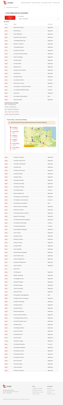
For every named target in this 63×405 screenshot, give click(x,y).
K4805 (6, 167)
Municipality (21, 16)
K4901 (6, 37)
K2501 (6, 190)
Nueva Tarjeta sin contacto (46, 2)
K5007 (6, 360)
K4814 (6, 246)
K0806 (6, 311)
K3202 (6, 275)
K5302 (6, 76)
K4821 (6, 232)
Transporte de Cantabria (25, 2)
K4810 (6, 282)
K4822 (6, 239)
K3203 (6, 278)
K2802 (6, 216)
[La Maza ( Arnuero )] (32, 137)
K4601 (6, 321)
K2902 (6, 170)
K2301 (6, 318)
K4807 (6, 177)
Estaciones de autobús (35, 2)
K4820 (6, 236)
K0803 (6, 301)
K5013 (6, 337)
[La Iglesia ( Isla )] (32, 129)
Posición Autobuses (29, 146)
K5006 (6, 350)
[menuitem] (38, 388)
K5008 (6, 357)
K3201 (6, 272)
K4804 (6, 173)
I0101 (6, 268)
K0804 (6, 298)
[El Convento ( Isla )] (39, 129)
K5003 (6, 347)
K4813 (6, 249)
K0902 (6, 200)
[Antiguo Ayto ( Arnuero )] (33, 141)
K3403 (6, 89)
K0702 (6, 27)
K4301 (6, 229)
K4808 (6, 186)
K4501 (6, 60)
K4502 (6, 57)
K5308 (6, 63)
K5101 (6, 291)
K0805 (6, 295)
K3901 (6, 344)
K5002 (6, 367)
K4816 (6, 252)
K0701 (6, 30)
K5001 (6, 370)
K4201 (6, 314)
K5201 (6, 193)
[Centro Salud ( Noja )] (46, 136)
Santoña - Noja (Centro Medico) (12, 114)
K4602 (6, 324)
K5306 (6, 99)
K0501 (6, 206)
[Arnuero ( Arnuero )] (32, 140)
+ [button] (25, 128)
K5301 (6, 70)
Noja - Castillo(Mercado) (10, 104)
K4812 (6, 285)
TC (4, 7)
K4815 (6, 255)
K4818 (6, 259)
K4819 (6, 265)
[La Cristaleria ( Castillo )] (40, 142)
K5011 (6, 331)
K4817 (6, 262)
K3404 (6, 96)
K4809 (6, 183)
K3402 (6, 86)
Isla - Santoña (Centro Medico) (12, 109)
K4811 (6, 288)
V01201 (6, 341)
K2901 (6, 164)
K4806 (6, 180)
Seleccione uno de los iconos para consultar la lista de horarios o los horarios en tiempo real (29, 122)
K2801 (6, 213)
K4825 (6, 209)
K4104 (6, 53)
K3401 (6, 80)
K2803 (6, 219)
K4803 (6, 157)
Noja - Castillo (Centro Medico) (12, 111)
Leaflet (49, 146)
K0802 (6, 305)
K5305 (6, 83)
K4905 (6, 44)
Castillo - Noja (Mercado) (10, 107)
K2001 (6, 223)
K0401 (6, 328)
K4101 (6, 50)
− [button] (25, 130)
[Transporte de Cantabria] (8, 2)
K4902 (6, 34)
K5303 (6, 73)
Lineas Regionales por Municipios (12, 7)
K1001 (6, 196)
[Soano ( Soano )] (39, 136)
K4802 (6, 160)
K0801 (6, 308)
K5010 (6, 334)
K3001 (6, 67)
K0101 (6, 242)
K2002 (6, 226)
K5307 (6, 93)
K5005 (6, 354)
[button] (15, 127)
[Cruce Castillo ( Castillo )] (43, 143)
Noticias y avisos (56, 2)
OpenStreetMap (53, 146)
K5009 (6, 364)
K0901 (6, 203)
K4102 (6, 47)
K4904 (6, 40)
